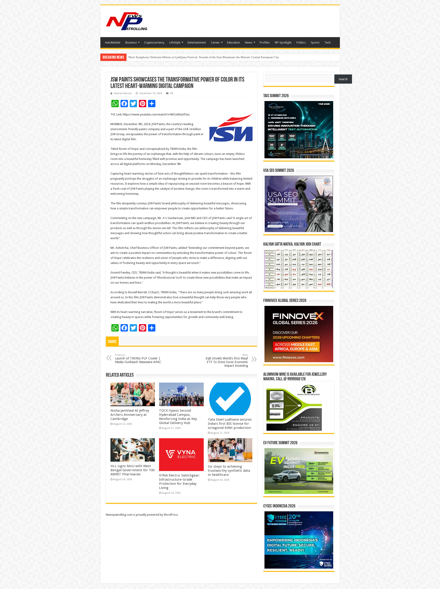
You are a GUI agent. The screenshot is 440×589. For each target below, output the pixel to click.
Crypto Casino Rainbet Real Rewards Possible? (157, 57)
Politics (301, 42)
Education (233, 42)
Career (215, 42)
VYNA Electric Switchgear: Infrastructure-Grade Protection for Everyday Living (179, 481)
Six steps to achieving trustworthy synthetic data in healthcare (229, 470)
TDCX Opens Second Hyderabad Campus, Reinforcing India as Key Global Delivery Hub (178, 416)
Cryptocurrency (154, 42)
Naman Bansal (123, 93)
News (248, 42)
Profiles (265, 42)
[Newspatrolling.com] (127, 20)
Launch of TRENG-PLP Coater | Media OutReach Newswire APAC (138, 358)
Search (343, 79)
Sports (315, 42)
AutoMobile (112, 42)
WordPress (171, 514)
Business (131, 42)
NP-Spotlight (283, 42)
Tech (327, 42)
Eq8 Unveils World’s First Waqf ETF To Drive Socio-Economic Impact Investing (227, 360)
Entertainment (197, 42)
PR (171, 93)
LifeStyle (174, 42)
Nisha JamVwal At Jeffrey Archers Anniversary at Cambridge (129, 414)
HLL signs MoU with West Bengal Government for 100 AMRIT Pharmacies (132, 470)
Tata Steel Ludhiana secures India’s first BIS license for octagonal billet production (230, 423)
